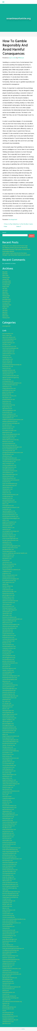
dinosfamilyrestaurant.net (9, 445)
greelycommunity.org (8, 661)
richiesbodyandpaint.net (9, 339)
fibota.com (5, 943)
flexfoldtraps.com (7, 861)
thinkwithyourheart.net (9, 478)
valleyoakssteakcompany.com (11, 784)
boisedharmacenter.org (9, 581)
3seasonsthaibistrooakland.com (11, 570)
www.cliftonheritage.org (9, 888)
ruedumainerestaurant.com (10, 663)
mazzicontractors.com (8, 930)
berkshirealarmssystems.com (10, 495)
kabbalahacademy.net (8, 524)
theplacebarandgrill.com (9, 775)
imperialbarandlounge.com (10, 475)
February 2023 (6, 318)
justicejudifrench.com (8, 687)
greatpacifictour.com (8, 762)
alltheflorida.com (7, 967)
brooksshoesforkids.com (9, 806)
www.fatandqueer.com (8, 866)
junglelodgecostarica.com (9, 714)
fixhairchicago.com (7, 787)
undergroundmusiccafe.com (10, 1020)
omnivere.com (6, 356)
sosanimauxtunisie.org (8, 405)
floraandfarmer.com (8, 454)
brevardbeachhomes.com (9, 458)
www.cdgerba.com (7, 945)
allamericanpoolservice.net (10, 548)
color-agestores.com (8, 583)
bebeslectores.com (7, 442)
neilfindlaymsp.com (7, 769)
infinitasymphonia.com (8, 656)
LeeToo (23, 1029)
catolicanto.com (7, 562)
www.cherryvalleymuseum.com (11, 434)
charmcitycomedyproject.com (11, 676)
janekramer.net (6, 700)
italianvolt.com (6, 493)
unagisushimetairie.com (9, 389)
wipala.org (5, 584)
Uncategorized (12, 219)
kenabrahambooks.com (9, 647)
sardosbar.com (6, 491)
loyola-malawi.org (7, 586)
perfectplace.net (7, 568)
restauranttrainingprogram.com (11, 546)
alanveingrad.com (7, 722)
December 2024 (6, 281)
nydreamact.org (6, 387)
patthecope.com (7, 793)
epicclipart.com (6, 398)
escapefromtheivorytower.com (11, 460)
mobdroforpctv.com (8, 597)
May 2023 (4, 312)
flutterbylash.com (7, 980)
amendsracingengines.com (9, 863)
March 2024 (5, 294)
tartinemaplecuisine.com (9, 698)
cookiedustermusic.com (9, 749)
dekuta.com (5, 908)
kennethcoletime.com (8, 692)
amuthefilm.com (7, 650)
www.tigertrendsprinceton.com (11, 848)
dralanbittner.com (7, 498)
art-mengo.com (6, 703)
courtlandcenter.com (8, 767)
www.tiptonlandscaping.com (10, 895)
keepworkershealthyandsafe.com (11, 383)
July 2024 (4, 288)
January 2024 (5, 298)
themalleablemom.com (8, 690)
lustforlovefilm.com (8, 652)
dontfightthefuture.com (9, 467)
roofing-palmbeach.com (9, 465)
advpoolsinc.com (7, 778)
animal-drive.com (7, 802)
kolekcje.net (6, 561)
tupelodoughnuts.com (8, 511)
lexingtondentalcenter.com (10, 540)
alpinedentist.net (7, 409)
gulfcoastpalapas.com (8, 813)
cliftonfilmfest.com (7, 473)
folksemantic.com (7, 489)
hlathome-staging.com (8, 537)
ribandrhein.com (7, 559)
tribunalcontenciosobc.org (10, 626)
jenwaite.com (6, 985)
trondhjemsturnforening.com (10, 950)
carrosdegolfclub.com (8, 451)
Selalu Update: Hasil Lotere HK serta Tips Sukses (14, 253)
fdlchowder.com (7, 881)
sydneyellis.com (6, 542)
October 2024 (6, 285)
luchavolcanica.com (8, 755)
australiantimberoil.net (8, 443)
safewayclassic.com (8, 374)
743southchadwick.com (9, 462)
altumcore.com (6, 800)
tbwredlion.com (7, 954)
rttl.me (4, 1011)
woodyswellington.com (9, 936)
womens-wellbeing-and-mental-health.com (14, 553)
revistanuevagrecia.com (9, 669)
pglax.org (5, 734)
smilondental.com (7, 526)
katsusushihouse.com (8, 659)
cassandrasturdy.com (8, 599)
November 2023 (6, 301)
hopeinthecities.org (8, 593)
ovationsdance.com (8, 557)
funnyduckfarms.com (8, 983)
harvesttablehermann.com (9, 449)
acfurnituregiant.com (8, 352)
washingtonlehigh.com (8, 901)
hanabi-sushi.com (7, 905)
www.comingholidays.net (9, 610)
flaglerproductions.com (9, 636)
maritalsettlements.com (9, 727)
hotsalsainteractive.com (9, 346)
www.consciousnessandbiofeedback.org (13, 919)
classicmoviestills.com (8, 603)
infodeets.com (6, 345)
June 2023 (4, 310)
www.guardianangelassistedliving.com (13, 949)
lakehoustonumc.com (8, 835)
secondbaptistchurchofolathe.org (12, 1002)
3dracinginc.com (7, 615)
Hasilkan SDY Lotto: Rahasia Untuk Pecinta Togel (14, 246)
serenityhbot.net (7, 841)
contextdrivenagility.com (9, 680)
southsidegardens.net (8, 927)
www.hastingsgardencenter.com (11, 923)
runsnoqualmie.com (7, 875)
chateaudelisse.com (8, 418)
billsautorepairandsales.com (10, 956)
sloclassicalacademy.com (9, 628)
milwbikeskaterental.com (9, 729)
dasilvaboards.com (7, 630)
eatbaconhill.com (7, 363)
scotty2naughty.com (8, 672)
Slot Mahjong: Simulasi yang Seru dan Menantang (14, 248)
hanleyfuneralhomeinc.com (10, 515)
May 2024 (4, 292)
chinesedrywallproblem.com (10, 742)
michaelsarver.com (7, 533)
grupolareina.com (7, 432)
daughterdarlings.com (8, 343)
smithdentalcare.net (8, 1018)
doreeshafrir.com (7, 674)
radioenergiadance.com (9, 410)
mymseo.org (5, 1003)
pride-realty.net (6, 976)
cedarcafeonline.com (8, 350)
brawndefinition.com (8, 637)
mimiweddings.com (7, 1014)
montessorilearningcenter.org (10, 959)
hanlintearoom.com (8, 981)
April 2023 (4, 314)
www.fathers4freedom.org (10, 850)
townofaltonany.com (8, 733)
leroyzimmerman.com (8, 989)
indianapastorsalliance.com (10, 782)
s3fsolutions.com (7, 456)
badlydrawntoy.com (8, 833)
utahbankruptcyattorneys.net (10, 480)
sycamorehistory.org (8, 916)
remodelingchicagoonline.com (11, 892)
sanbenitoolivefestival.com (10, 601)
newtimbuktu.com (7, 359)
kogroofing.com (7, 407)
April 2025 (4, 274)
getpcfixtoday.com (8, 392)
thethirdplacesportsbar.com (10, 932)
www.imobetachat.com (9, 830)
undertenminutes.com (8, 354)
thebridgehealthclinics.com (10, 815)
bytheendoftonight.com (9, 592)
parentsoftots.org (7, 820)
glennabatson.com (7, 632)
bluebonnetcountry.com (9, 396)
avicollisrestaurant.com (9, 771)
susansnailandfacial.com (9, 844)
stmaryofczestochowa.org (10, 685)
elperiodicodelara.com (8, 337)
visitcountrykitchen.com (9, 718)
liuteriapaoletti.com (8, 738)
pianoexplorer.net (7, 925)
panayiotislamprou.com (9, 414)
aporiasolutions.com (8, 809)
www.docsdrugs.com (8, 877)
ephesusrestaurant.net (8, 934)
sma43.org (5, 890)
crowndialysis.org (7, 544)
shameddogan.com (7, 819)
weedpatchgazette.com (9, 502)
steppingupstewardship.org (10, 897)
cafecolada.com (7, 604)
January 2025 (5, 279)
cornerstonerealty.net (8, 917)
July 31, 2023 (12, 58)
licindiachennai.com (8, 341)
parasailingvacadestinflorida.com (11, 974)
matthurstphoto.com (8, 965)
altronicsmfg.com (7, 361)
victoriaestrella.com (8, 764)
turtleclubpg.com (7, 760)
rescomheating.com (8, 1013)
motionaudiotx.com (8, 1009)
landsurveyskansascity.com (10, 870)
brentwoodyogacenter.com (10, 894)
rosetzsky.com (6, 665)
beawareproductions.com (9, 678)
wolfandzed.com (7, 906)
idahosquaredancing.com (9, 486)
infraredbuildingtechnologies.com (12, 447)
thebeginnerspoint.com (9, 608)
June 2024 (5, 290)
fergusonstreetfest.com (9, 961)
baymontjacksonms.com (9, 731)
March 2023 (5, 316)
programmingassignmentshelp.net (12, 365)
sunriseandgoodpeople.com (10, 740)
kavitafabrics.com (7, 753)
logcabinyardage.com (8, 826)
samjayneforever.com (8, 963)
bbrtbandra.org (6, 394)
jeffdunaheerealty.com (8, 855)
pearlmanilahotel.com (8, 400)
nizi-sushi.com (6, 701)
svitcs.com (5, 795)
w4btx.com (5, 520)
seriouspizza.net (7, 797)
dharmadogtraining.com (9, 1007)
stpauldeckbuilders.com (9, 872)
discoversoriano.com (8, 606)
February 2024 (6, 296)
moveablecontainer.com (9, 431)
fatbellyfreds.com (7, 938)
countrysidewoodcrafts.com (10, 376)
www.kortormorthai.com (9, 864)
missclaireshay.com (7, 334)
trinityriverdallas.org (8, 566)
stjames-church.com (8, 670)
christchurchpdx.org (8, 645)
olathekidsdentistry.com (9, 513)
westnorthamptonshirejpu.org (10, 423)
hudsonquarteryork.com (9, 941)
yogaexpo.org (6, 573)
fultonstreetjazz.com (8, 427)
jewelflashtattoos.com (8, 390)
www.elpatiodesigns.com (9, 939)
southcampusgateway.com (10, 416)
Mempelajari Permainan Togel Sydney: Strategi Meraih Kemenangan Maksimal (16, 250)
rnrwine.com (5, 994)
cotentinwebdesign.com (9, 436)
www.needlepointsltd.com (10, 883)
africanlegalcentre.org (8, 658)
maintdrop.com (6, 401)
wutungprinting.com (8, 725)
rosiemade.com (6, 509)
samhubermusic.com (8, 1022)
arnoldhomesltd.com (8, 469)
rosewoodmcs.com (7, 914)
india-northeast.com (8, 464)
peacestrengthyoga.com (9, 857)
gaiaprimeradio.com (8, 705)
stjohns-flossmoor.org (8, 745)
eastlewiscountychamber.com (10, 625)
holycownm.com (7, 756)
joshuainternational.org (9, 842)
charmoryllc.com (7, 614)
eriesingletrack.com (8, 506)
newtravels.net (6, 368)
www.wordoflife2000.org (9, 484)
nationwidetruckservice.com (10, 758)
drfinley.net (5, 991)
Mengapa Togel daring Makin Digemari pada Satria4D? (16, 255)
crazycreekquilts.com (8, 641)
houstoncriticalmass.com (9, 617)
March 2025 (5, 276)
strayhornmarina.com (8, 634)
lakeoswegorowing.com (9, 996)
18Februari (21, 58)
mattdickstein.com (7, 831)
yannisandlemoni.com (8, 500)
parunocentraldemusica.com (10, 947)
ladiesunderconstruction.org (10, 440)
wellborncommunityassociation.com (12, 420)
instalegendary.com (8, 381)
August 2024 (5, 287)
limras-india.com (7, 335)
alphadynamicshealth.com (9, 978)
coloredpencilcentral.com (9, 471)
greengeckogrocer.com (9, 535)
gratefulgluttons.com (8, 595)
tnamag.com (5, 804)
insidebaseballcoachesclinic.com (11, 969)
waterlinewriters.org (8, 817)
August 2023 (5, 307)
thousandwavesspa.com (9, 766)
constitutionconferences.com (10, 791)
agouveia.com (6, 1000)
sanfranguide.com (7, 612)
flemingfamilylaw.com (8, 992)
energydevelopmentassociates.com (12, 453)
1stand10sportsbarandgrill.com (11, 518)
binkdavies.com (6, 643)
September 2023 (6, 305)
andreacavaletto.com (8, 577)
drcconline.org (6, 773)
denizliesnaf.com (7, 789)
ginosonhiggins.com (8, 723)
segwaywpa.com (7, 811)
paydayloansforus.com (8, 370)
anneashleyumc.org (7, 868)
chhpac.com (5, 1005)
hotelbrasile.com (7, 425)
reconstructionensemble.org (10, 751)
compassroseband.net (8, 798)
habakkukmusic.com (8, 837)
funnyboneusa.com (7, 747)
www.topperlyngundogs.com (10, 852)
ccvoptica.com (6, 899)
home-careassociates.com (9, 575)
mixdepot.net (6, 912)
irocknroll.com (6, 482)
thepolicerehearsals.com (9, 621)
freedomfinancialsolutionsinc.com (12, 859)
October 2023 (6, 303)
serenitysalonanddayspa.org (10, 348)
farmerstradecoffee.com (9, 824)
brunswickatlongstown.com (10, 696)
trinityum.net (6, 928)
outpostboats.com (7, 590)
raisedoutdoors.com (8, 476)
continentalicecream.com (9, 639)
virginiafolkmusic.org (8, 555)
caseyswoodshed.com (8, 786)
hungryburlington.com (8, 694)
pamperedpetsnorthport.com (10, 507)
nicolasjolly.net (6, 654)
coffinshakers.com (7, 683)
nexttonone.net (7, 839)
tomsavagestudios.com (9, 551)
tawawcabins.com (7, 487)
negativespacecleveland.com (10, 736)
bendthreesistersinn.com (9, 744)
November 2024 (6, 283)
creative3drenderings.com (9, 822)
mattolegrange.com (8, 712)
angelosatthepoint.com (9, 780)
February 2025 (6, 278)
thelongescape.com (8, 711)
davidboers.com (7, 828)
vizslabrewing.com (7, 497)
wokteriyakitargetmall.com (10, 539)
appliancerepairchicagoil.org (10, 378)
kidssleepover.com (7, 367)
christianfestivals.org (8, 716)
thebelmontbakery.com (9, 372)
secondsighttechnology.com (10, 531)
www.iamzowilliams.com (9, 921)
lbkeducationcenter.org (9, 564)
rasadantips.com (7, 357)
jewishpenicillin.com (8, 550)
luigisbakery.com (7, 903)
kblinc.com (5, 504)
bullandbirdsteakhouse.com (10, 884)
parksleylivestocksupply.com (10, 579)
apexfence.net (6, 1024)
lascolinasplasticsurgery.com (10, 886)
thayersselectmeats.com (9, 808)
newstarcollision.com (8, 528)
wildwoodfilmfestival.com (9, 421)
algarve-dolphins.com (8, 720)
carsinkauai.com (6, 970)
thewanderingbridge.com (9, 689)
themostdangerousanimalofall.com (12, 619)
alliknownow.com (7, 623)
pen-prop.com (6, 846)
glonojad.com (6, 667)
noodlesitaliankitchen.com (10, 385)
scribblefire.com (7, 572)
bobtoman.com (6, 403)
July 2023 (4, 309)
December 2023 (6, 299)
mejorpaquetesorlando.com (10, 517)
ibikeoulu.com (6, 681)
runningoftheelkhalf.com (9, 853)
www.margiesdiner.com (9, 879)
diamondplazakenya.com (9, 952)
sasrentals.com (6, 529)
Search (4, 232)
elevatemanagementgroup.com (11, 987)
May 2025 (4, 272)
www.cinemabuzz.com (8, 910)
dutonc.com (5, 709)
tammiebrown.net (7, 707)
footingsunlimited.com (8, 873)
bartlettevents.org (7, 429)
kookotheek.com (7, 412)
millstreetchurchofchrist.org (10, 972)
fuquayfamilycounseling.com (10, 998)
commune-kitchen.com (8, 648)
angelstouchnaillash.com (9, 522)
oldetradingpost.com (8, 438)
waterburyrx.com (7, 776)
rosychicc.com (6, 588)
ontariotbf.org (6, 379)
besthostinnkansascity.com (10, 1016)
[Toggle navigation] (3, 2)
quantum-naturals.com (8, 958)
